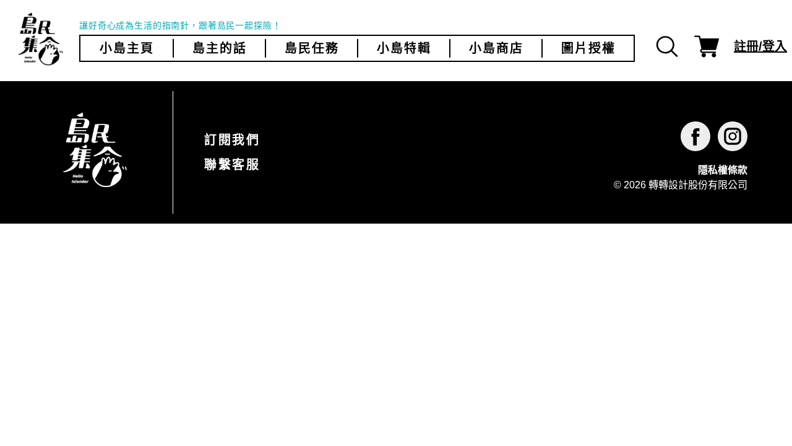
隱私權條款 (722, 170)
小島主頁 (127, 48)
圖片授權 (588, 48)
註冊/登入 (760, 46)
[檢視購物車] (706, 46)
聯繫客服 (232, 165)
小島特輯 (404, 48)
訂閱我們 (232, 140)
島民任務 (312, 48)
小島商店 (496, 48)
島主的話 (219, 48)
